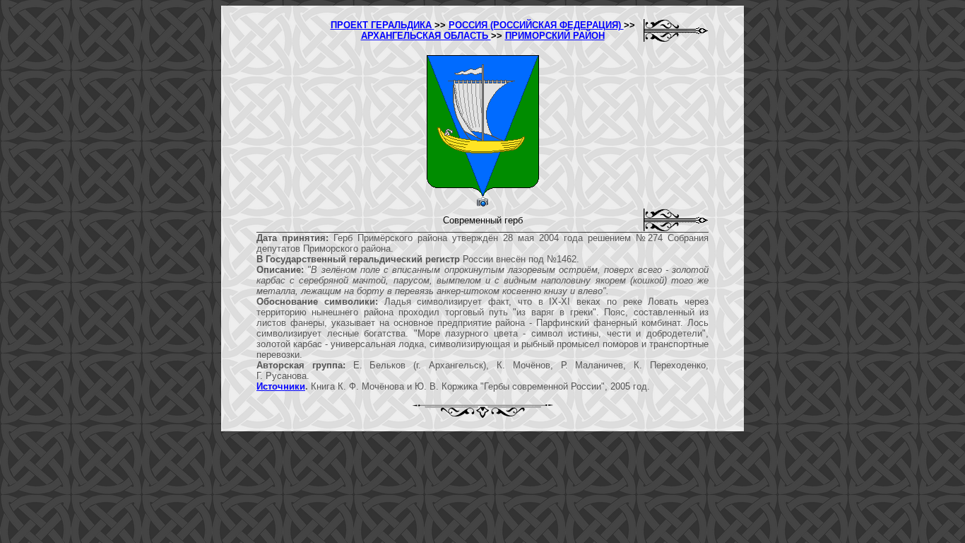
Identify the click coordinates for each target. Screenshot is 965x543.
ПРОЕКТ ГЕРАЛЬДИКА (382, 25)
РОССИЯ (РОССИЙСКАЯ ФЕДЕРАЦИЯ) (536, 25)
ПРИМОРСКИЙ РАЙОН (555, 35)
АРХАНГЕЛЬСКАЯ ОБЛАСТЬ (426, 35)
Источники (280, 386)
